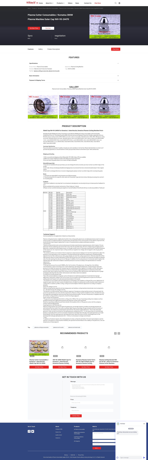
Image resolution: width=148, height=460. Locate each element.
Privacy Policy (81, 455)
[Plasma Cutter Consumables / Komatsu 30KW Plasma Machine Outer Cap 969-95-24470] (104, 26)
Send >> (96, 448)
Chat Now (48, 28)
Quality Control (59, 435)
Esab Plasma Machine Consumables (78, 437)
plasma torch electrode (74, 327)
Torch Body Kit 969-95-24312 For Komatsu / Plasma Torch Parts (85, 361)
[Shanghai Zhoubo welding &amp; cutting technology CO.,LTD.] (32, 2)
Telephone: (73, 407)
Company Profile (59, 429)
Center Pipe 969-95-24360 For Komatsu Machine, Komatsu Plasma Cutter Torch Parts (62, 361)
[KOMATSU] (54, 107)
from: (72, 399)
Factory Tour (58, 432)
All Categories (77, 441)
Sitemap (66, 455)
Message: (73, 381)
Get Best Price (34, 28)
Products (34, 8)
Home (29, 8)
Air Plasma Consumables (79, 429)
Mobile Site (73, 455)
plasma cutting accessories (41, 327)
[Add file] (117, 457)
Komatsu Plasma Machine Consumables (48, 8)
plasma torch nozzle (58, 327)
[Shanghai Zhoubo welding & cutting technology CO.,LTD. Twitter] (32, 431)
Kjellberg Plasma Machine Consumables (79, 433)
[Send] (144, 457)
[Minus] (144, 424)
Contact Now (76, 416)
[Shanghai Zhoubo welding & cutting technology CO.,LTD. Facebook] (29, 431)
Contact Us (58, 437)
